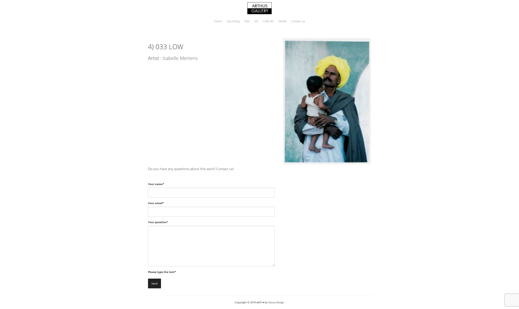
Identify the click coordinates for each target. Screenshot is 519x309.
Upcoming (233, 21)
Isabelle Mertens (180, 58)
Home (218, 21)
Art (256, 21)
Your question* (158, 222)
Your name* (156, 184)
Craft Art (268, 21)
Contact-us (298, 21)
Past (247, 21)
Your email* (156, 203)
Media (282, 21)
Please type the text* (162, 272)
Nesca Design (276, 302)
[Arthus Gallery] (259, 8)
